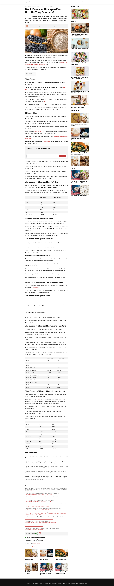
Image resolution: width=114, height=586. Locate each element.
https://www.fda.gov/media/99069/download (34, 526)
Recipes (87, 1)
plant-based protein (40, 243)
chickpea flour (46, 141)
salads (45, 101)
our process (32, 490)
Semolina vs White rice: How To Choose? (46, 558)
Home (74, 1)
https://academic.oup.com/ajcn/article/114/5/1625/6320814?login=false (39, 509)
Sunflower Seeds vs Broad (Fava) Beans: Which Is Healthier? (46, 573)
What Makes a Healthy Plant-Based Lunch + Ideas (79, 63)
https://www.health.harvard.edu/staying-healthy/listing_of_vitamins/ (38, 501)
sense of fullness (35, 287)
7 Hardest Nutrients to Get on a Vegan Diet (78, 20)
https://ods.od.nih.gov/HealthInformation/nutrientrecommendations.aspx (39, 519)
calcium (39, 399)
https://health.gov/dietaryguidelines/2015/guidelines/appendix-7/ (37, 506)
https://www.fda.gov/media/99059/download (34, 529)
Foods (78, 1)
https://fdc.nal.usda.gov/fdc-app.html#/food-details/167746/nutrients (38, 494)
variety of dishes (38, 131)
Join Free (62, 156)
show (33, 73)
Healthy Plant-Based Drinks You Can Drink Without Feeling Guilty (80, 92)
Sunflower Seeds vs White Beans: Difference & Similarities (61, 573)
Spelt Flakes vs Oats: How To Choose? (31, 572)
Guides (82, 1)
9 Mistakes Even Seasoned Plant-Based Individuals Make (61, 559)
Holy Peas (28, 2)
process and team (36, 543)
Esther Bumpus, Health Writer (39, 26)
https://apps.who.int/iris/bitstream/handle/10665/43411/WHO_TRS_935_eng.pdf (40, 522)
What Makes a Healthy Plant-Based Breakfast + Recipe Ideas (79, 49)
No (40, 533)
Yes (37, 533)
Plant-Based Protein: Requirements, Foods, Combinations (79, 35)
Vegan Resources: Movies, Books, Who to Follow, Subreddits (79, 106)
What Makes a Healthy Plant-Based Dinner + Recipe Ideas (79, 78)
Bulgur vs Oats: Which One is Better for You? (31, 558)
